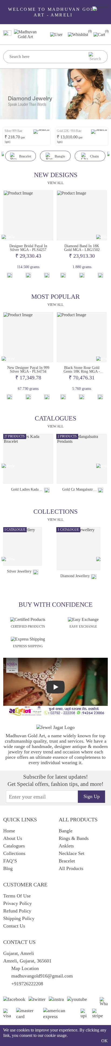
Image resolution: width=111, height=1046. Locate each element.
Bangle (65, 830)
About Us (12, 838)
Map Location (25, 968)
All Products (71, 868)
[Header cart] (99, 34)
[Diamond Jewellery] (78, 548)
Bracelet (67, 861)
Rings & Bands (74, 838)
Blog (8, 868)
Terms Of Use (17, 895)
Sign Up (92, 796)
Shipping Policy (18, 918)
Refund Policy (17, 911)
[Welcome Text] (100, 8)
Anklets (66, 846)
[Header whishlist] (78, 34)
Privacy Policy (17, 903)
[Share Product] (47, 275)
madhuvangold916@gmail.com (42, 976)
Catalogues (14, 846)
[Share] (47, 490)
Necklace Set (71, 853)
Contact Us (14, 926)
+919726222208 (27, 983)
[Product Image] (28, 215)
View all (55, 183)
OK (104, 1040)
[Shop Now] (28, 275)
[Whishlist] (9, 275)
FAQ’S (10, 861)
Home (9, 830)
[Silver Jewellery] (22, 546)
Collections (14, 853)
